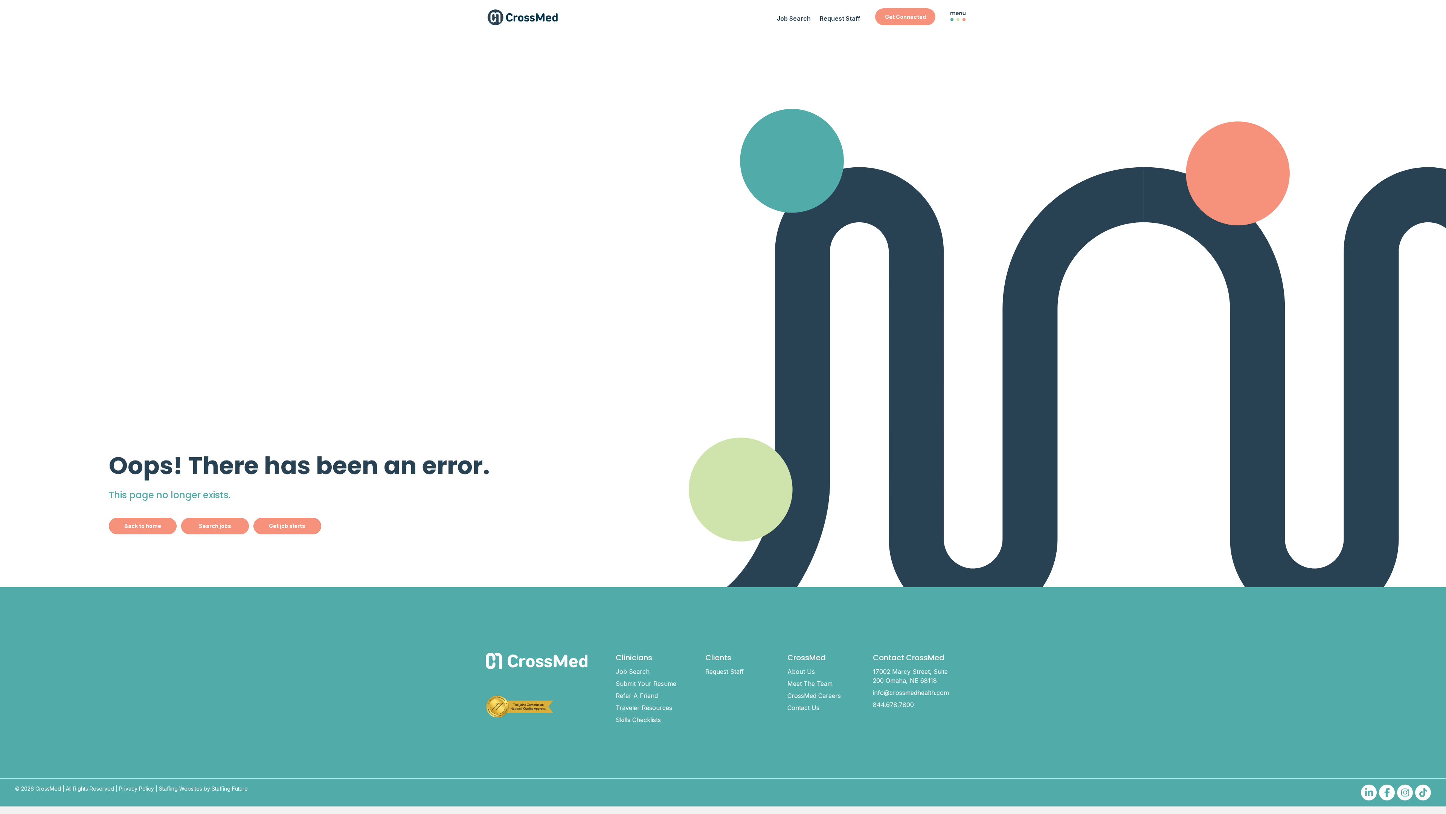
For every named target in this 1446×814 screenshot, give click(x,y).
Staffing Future (230, 788)
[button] (905, 16)
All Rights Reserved (90, 788)
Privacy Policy (136, 788)
